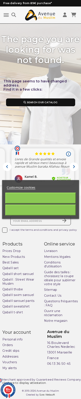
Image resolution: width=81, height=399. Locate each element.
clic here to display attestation (24, 382)
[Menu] (6, 15)
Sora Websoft (47, 394)
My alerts (9, 368)
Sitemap (50, 290)
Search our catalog (41, 102)
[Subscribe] (64, 220)
